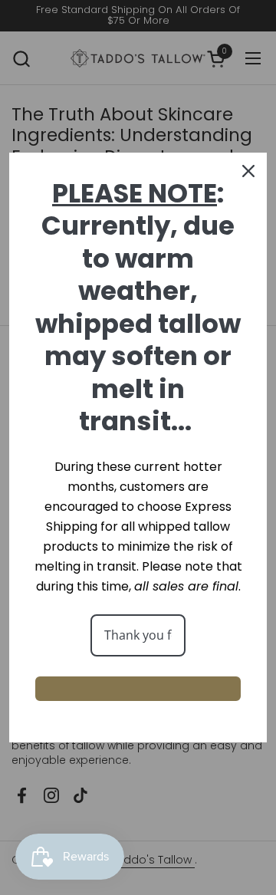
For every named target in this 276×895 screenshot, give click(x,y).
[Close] (248, 171)
